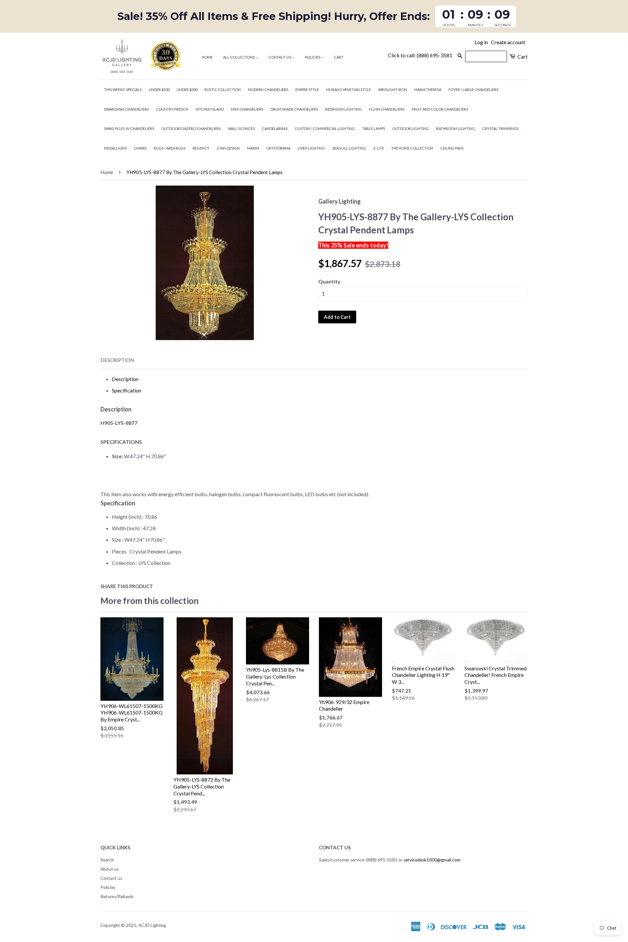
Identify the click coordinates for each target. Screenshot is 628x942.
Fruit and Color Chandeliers (440, 109)
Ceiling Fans (451, 148)
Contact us (280, 57)
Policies (313, 57)
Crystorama (278, 148)
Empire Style (307, 89)
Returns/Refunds (117, 896)
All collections (239, 57)
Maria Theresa (427, 89)
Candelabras (275, 128)
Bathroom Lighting (455, 128)
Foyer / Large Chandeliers (473, 89)
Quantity (329, 281)
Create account (508, 42)
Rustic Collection (222, 89)
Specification (126, 390)
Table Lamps (373, 128)
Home (207, 57)
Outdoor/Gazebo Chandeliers (191, 128)
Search (107, 859)
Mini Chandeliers (247, 109)
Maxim (253, 148)
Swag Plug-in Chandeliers (129, 128)
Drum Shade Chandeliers (294, 109)
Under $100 (159, 89)
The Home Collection (412, 148)
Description (117, 360)
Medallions (115, 148)
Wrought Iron (392, 89)
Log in (481, 42)
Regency (201, 148)
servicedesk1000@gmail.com (432, 859)
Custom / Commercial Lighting (325, 128)
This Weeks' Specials (123, 89)
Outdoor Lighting (410, 128)
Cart (338, 57)
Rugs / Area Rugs (169, 148)
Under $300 (187, 89)
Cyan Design (228, 148)
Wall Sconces (241, 128)
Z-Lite (378, 148)
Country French (172, 109)
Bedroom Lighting (343, 109)
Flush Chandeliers (387, 109)
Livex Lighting (311, 148)
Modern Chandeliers (268, 89)
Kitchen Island (210, 109)
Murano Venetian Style (348, 89)
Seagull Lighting (349, 148)
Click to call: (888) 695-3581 (420, 55)
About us (109, 869)
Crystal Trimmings (500, 128)
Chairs (140, 148)
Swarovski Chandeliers (126, 109)
